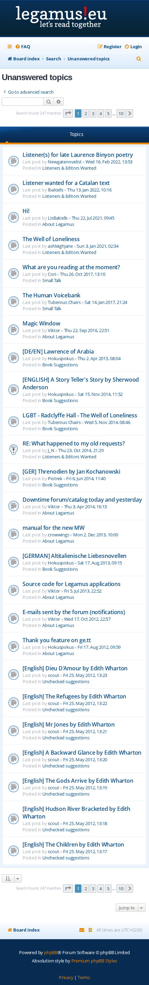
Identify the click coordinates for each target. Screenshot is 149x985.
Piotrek (55, 478)
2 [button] (86, 113)
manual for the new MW (54, 528)
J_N (51, 450)
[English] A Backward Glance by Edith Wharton (82, 752)
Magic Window (41, 323)
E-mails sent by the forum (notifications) (74, 612)
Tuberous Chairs (64, 302)
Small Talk (51, 280)
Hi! (26, 211)
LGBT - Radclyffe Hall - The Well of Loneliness (80, 415)
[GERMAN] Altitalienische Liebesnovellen (74, 556)
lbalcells (55, 190)
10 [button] (121, 113)
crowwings (58, 535)
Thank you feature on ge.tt (57, 640)
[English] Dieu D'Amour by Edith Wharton (75, 668)
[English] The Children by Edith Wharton (73, 844)
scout (53, 675)
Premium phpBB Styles (94, 961)
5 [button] (108, 113)
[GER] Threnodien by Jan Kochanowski (71, 471)
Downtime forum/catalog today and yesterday (82, 499)
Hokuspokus (60, 358)
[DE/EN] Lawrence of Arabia (58, 351)
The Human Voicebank (51, 295)
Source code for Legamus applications (72, 584)
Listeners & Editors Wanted (69, 168)
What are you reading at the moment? (71, 267)
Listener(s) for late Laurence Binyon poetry (78, 155)
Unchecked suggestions (65, 681)
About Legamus (58, 224)
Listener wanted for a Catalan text (66, 183)
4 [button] (100, 113)
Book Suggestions (60, 365)
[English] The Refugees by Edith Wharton (74, 696)
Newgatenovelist (64, 162)
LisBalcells (58, 218)
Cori (52, 274)
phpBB (51, 952)
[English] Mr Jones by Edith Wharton (69, 724)
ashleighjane (60, 246)
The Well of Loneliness (51, 239)
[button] (68, 113)
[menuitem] (22, 47)
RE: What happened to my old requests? (74, 443)
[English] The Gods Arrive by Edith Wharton (78, 780)
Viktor (54, 330)
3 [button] (93, 113)
